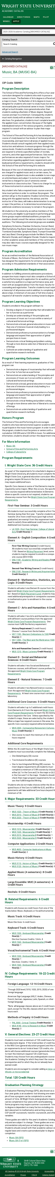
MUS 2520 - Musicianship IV (24, 838)
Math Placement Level (31, 594)
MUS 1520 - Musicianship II (24, 832)
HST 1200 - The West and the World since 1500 (33, 640)
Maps (36, 17)
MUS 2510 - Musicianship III (24, 835)
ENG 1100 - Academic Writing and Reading (31, 560)
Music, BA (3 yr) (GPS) (19, 1140)
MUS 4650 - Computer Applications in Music (31, 849)
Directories (23, 17)
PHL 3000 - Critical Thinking (24, 1023)
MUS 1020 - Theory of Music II (25, 812)
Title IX (34, 1175)
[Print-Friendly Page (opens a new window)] (51, 67)
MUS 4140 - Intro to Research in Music (29, 1026)
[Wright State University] (10, 1163)
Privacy (23, 1175)
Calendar (8, 17)
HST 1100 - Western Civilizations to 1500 (30, 634)
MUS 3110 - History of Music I (25, 863)
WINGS (6, 21)
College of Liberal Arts (16, 452)
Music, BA (10, 446)
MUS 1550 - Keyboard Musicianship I (28, 933)
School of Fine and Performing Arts (22, 449)
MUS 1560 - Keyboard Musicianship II (28, 942)
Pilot (46, 17)
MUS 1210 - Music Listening (24, 651)
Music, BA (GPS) (16, 1137)
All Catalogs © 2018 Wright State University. (22, 1171)
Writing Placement (35, 551)
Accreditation (10, 1175)
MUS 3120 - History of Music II (25, 866)
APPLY (16, 21)
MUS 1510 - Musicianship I (24, 829)
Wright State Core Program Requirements (36, 591)
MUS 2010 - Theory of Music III (25, 815)
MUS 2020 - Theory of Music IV (26, 818)
